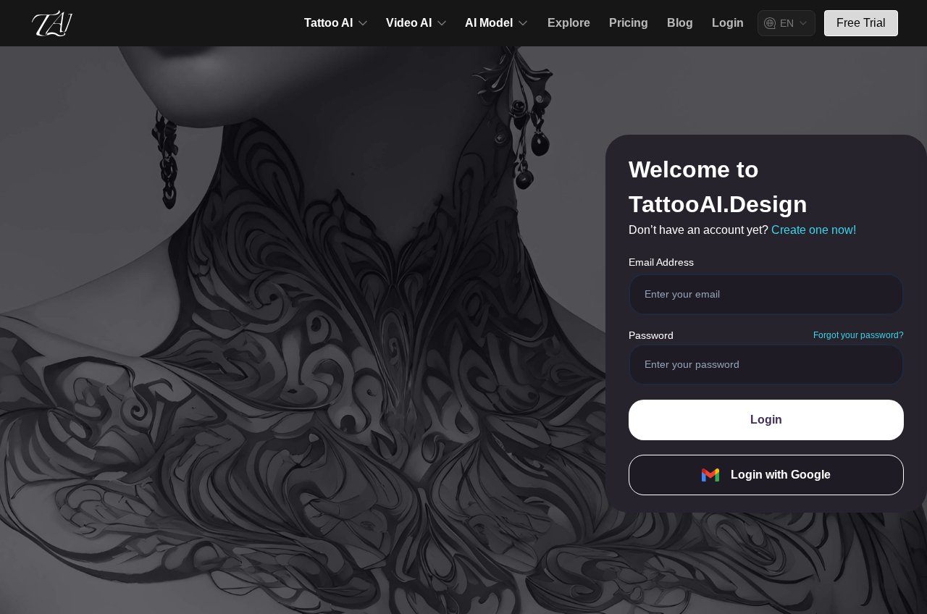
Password (651, 335)
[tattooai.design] (52, 23)
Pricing (628, 23)
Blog (680, 23)
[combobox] (786, 23)
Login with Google (781, 474)
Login (728, 23)
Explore (569, 23)
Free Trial (861, 23)
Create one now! (813, 230)
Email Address (661, 262)
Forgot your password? (858, 335)
